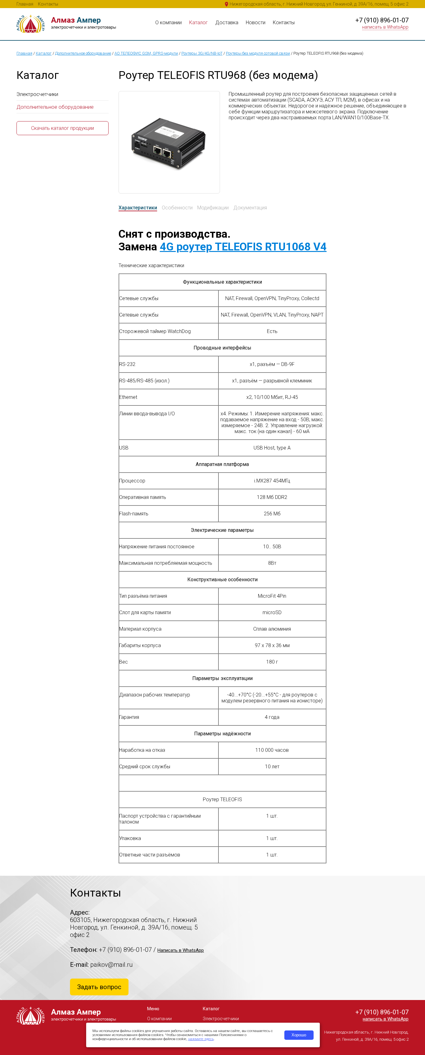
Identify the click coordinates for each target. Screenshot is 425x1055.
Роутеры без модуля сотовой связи (258, 53)
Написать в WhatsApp (180, 950)
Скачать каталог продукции (62, 128)
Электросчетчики (37, 94)
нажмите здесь (201, 1039)
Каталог (198, 22)
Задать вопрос (99, 987)
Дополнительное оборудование (83, 53)
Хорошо (299, 1035)
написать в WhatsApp (385, 27)
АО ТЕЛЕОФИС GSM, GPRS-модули (146, 53)
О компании (168, 22)
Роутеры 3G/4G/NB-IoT (201, 53)
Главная (24, 4)
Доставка (226, 22)
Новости (255, 22)
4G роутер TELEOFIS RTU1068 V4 (243, 246)
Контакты (48, 4)
